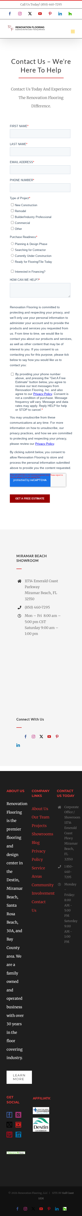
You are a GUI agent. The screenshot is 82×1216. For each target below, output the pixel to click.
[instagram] (33, 736)
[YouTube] (18, 1125)
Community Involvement (41, 889)
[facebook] (25, 736)
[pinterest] (57, 736)
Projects (39, 825)
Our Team (40, 817)
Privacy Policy (38, 855)
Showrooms (41, 834)
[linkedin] (18, 745)
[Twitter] (9, 1125)
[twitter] (41, 736)
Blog (36, 842)
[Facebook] (9, 1115)
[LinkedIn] (18, 1134)
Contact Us (39, 906)
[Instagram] (18, 1115)
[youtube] (49, 736)
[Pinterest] (9, 1134)
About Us (40, 808)
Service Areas (38, 872)
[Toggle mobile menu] (73, 31)
